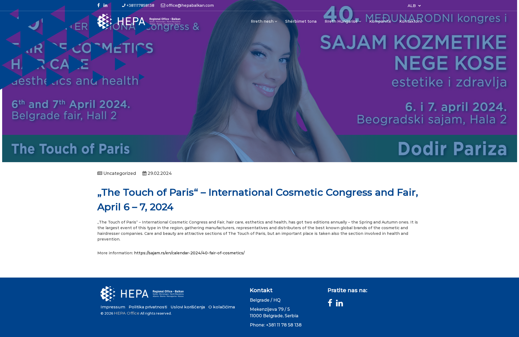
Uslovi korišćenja (188, 306)
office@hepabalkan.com (190, 5)
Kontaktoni (410, 21)
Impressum (113, 306)
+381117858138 (140, 5)
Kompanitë (380, 21)
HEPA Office (126, 313)
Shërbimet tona (301, 21)
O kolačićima (221, 306)
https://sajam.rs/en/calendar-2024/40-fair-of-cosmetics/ (189, 253)
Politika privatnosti (148, 306)
